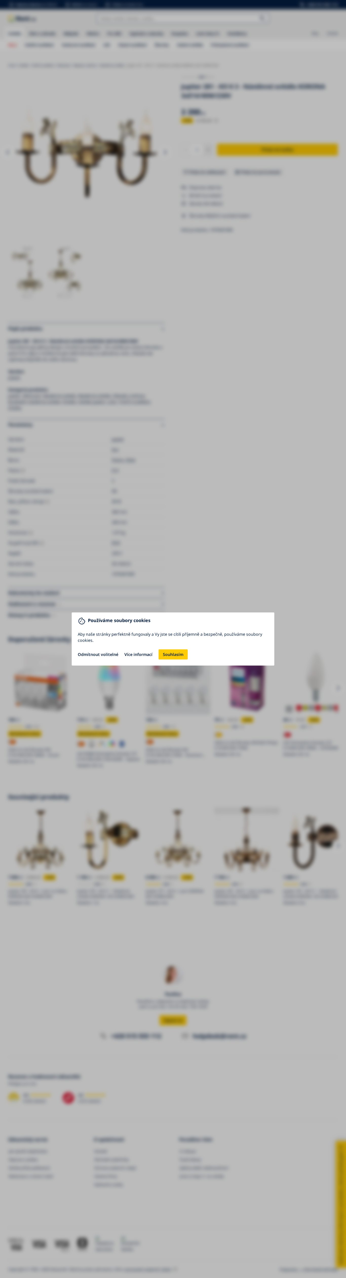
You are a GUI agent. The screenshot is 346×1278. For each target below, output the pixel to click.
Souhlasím (173, 654)
